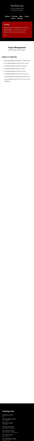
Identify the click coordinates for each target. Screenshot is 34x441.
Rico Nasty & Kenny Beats (17, 50)
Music (21, 16)
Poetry (13, 18)
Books (27, 16)
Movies (7, 16)
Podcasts (20, 18)
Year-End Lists (17, 5)
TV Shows (14, 16)
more (5, 35)
